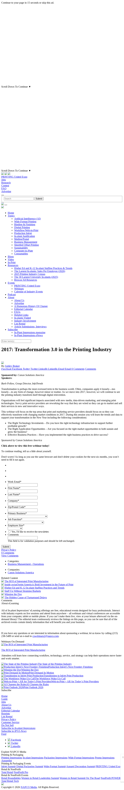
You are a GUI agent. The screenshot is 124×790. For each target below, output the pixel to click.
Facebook (15, 739)
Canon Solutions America (21, 572)
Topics (11, 215)
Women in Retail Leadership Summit (40, 778)
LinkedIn (15, 746)
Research (6, 182)
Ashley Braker (12, 366)
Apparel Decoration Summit (80, 766)
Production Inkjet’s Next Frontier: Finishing (70, 666)
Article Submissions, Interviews (30, 326)
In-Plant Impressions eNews (28, 335)
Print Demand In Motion (41, 672)
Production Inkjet (23, 233)
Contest (5, 185)
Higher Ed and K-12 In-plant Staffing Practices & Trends (43, 268)
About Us (19, 300)
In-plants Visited (22, 317)
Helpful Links (21, 315)
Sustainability (21, 247)
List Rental (19, 323)
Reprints (5, 713)
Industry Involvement (25, 320)
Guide (4, 699)
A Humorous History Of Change (31, 306)
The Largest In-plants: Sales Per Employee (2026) (39, 271)
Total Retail (7, 772)
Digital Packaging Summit (29, 766)
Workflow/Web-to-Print (26, 230)
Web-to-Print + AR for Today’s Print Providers (75, 681)
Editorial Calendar (23, 309)
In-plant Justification (24, 236)
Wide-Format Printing (25, 221)
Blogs (11, 256)
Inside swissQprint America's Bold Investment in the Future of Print (39, 584)
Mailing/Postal (21, 239)
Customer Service (10, 722)
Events (11, 282)
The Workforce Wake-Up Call (50, 678)
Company (13, 500)
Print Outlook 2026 (33, 687)
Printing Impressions (11, 757)
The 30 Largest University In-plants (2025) (36, 277)
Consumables (21, 253)
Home (11, 212)
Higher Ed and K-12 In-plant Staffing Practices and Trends (34, 587)
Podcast (12, 294)
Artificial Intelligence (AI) (27, 218)
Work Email (14, 481)
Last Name (14, 494)
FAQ (3, 188)
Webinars (19, 288)
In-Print (12, 262)
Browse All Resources (25, 280)
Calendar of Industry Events (28, 291)
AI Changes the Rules (37, 684)
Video (11, 259)
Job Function (15, 519)
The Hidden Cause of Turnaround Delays (26, 597)
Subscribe (13, 329)
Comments (90, 369)
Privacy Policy (8, 549)
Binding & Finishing (24, 224)
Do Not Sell (7, 725)
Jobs (3, 179)
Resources (13, 265)
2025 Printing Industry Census (29, 274)
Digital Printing (22, 227)
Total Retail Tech (10, 781)
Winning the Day (13, 594)
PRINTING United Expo (14, 176)
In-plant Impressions (33, 757)
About (11, 297)
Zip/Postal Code (17, 507)
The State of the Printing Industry (55, 664)
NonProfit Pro (21, 772)
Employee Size (16, 525)
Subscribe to (18, 728)
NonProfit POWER (111, 778)
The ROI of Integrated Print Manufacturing (26, 581)
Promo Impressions (104, 757)
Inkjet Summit (8, 766)
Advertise (6, 191)
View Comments (9, 555)
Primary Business (17, 513)
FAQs (17, 312)
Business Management (25, 242)
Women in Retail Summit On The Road (80, 778)
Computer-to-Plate (23, 250)
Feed (3, 734)
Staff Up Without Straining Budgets (23, 591)
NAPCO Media (29, 787)
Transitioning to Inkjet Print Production (63, 675)
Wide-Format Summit (55, 766)
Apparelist (6, 760)
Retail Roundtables (11, 778)
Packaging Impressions (55, 757)
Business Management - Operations (26, 564)
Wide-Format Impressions (81, 757)
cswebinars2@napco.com (45, 636)
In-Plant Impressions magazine (29, 332)
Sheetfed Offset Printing (26, 245)
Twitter (14, 743)
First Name (14, 488)
